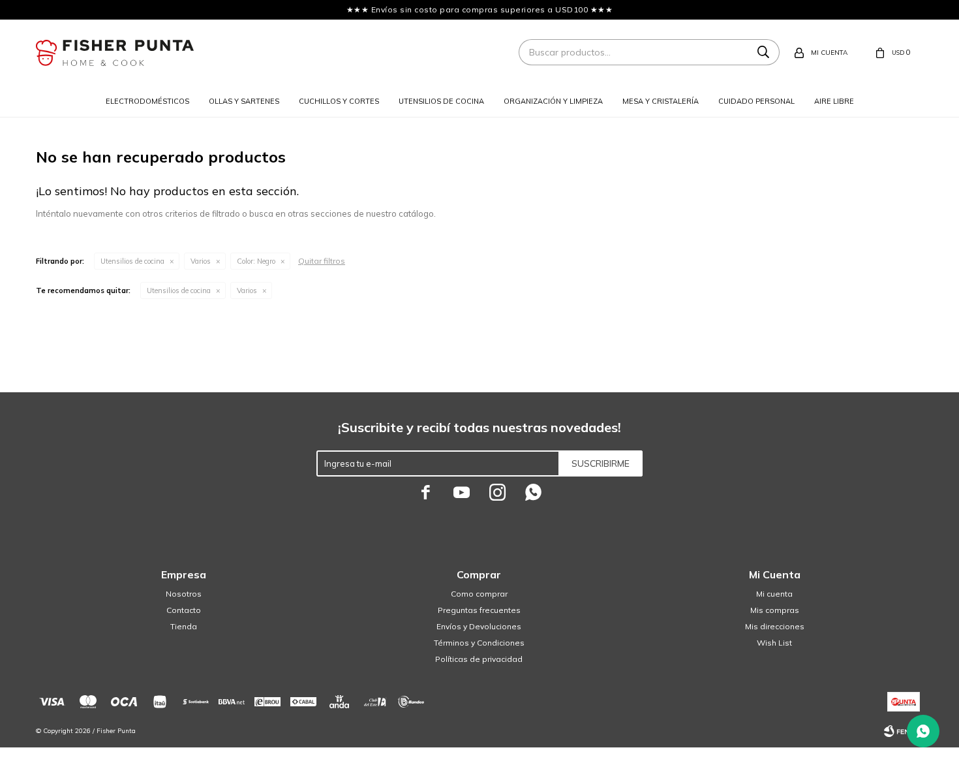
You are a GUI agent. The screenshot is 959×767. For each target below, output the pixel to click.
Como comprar (479, 594)
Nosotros (184, 594)
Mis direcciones (774, 626)
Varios (200, 261)
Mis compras (774, 610)
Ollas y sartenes (244, 101)
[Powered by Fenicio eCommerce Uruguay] (903, 731)
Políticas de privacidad (479, 659)
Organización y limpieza (553, 101)
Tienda (183, 626)
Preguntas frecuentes (479, 610)
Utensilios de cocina (441, 101)
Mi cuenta (774, 594)
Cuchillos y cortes (339, 101)
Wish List (774, 643)
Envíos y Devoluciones (478, 626)
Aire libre (834, 101)
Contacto (183, 610)
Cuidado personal (756, 101)
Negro (256, 261)
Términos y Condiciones (479, 643)
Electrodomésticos (147, 101)
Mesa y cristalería (660, 101)
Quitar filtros (321, 261)
